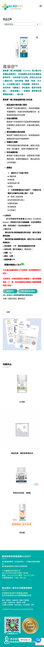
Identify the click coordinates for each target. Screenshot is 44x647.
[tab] (8, 312)
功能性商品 (12, 298)
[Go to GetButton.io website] (38, 644)
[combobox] (22, 24)
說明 (8, 312)
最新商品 (21, 298)
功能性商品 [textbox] (21, 24)
